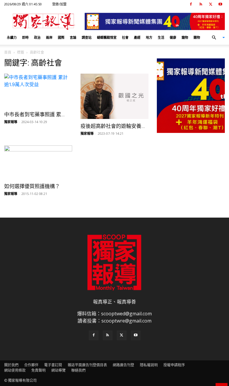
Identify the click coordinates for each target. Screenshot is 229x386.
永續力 (12, 37)
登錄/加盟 (59, 4)
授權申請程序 (174, 365)
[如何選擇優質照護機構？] (38, 162)
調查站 (87, 37)
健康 (173, 37)
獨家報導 (10, 122)
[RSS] (200, 4)
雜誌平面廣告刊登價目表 (87, 365)
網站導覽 (58, 370)
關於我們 (11, 365)
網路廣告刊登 (123, 365)
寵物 (185, 37)
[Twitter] (210, 4)
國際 (61, 37)
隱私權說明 (149, 365)
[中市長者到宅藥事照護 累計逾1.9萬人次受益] (38, 90)
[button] (216, 37)
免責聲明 (38, 370)
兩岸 (49, 37)
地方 (149, 37)
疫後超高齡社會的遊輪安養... (113, 126)
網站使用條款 (15, 370)
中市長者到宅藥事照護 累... (34, 114)
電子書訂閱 (53, 365)
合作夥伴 (31, 365)
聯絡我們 (78, 370)
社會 (125, 37)
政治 (37, 37)
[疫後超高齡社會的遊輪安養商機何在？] (114, 96)
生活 (161, 37)
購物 (197, 37)
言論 (73, 37)
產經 (137, 37)
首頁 (7, 52)
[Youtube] (220, 4)
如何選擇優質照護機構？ (32, 186)
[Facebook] (190, 4)
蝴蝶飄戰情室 (107, 37)
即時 (25, 37)
